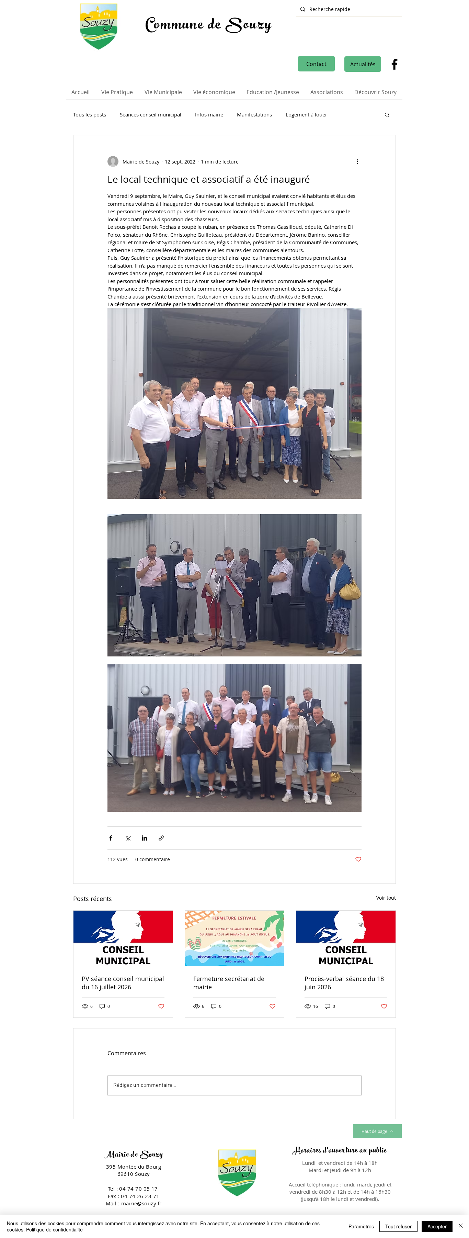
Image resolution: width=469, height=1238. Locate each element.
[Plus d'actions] (357, 161)
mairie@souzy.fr (141, 1203)
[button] (387, 114)
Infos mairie (209, 114)
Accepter (437, 1226)
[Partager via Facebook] (110, 838)
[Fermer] (461, 1226)
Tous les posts (89, 114)
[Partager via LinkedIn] (144, 838)
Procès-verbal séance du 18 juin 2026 (344, 983)
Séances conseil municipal (150, 114)
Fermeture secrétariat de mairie (228, 983)
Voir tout (386, 897)
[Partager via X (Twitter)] (127, 838)
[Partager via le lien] (161, 838)
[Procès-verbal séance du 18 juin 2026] (346, 938)
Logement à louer (306, 114)
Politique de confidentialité (54, 1229)
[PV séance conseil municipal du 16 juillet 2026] (123, 938)
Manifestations (254, 114)
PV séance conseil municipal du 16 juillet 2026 (123, 983)
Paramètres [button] (361, 1226)
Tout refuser (398, 1226)
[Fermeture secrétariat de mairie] (234, 938)
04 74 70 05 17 (139, 1188)
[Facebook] (394, 64)
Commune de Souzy (208, 26)
